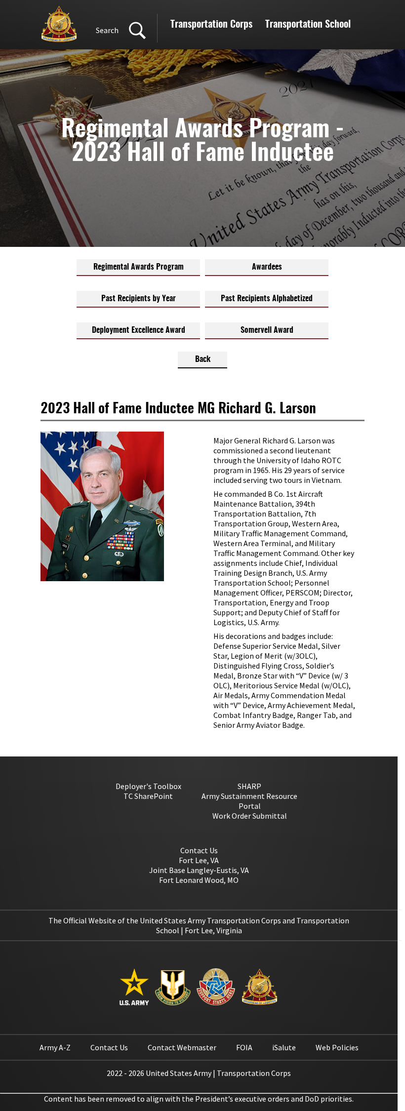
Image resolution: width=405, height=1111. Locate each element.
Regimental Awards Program (138, 267)
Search (107, 30)
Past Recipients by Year (138, 299)
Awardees (267, 267)
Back (202, 359)
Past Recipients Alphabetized (267, 299)
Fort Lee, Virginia (213, 930)
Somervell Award (267, 330)
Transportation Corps (211, 25)
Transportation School (308, 25)
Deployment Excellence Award (138, 330)
